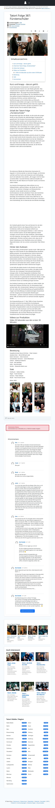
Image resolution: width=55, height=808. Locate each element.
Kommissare (14, 6)
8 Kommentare (13, 27)
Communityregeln (21, 803)
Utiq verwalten (40, 803)
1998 (20, 22)
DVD (48, 801)
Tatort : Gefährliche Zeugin (25, 695)
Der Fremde (22, 542)
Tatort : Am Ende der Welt (27, 663)
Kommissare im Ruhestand (23, 6)
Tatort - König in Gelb (22, 636)
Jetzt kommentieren (27, 611)
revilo (16, 483)
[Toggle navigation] (29, 3)
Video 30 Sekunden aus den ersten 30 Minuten (29, 72)
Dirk (16, 442)
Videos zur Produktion (19, 70)
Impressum (16, 801)
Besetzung (16, 75)
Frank (16, 463)
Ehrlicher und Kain (31, 6)
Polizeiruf (13, 803)
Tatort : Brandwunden (41, 663)
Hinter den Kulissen (18, 68)
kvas (16, 516)
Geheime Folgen (31, 803)
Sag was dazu (10, 418)
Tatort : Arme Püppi (11, 664)
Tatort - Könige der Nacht (32, 636)
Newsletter (31, 801)
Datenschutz (23, 801)
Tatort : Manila (11, 693)
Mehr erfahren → (45, 8)
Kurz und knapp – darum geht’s (22, 63)
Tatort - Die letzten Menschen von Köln (11, 637)
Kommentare (17, 79)
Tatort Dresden (15, 26)
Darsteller (42, 801)
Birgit (16, 472)
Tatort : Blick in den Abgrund (41, 693)
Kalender (37, 801)
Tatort (10, 6)
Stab (14, 77)
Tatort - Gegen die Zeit (43, 636)
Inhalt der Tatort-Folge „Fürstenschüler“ (24, 66)
